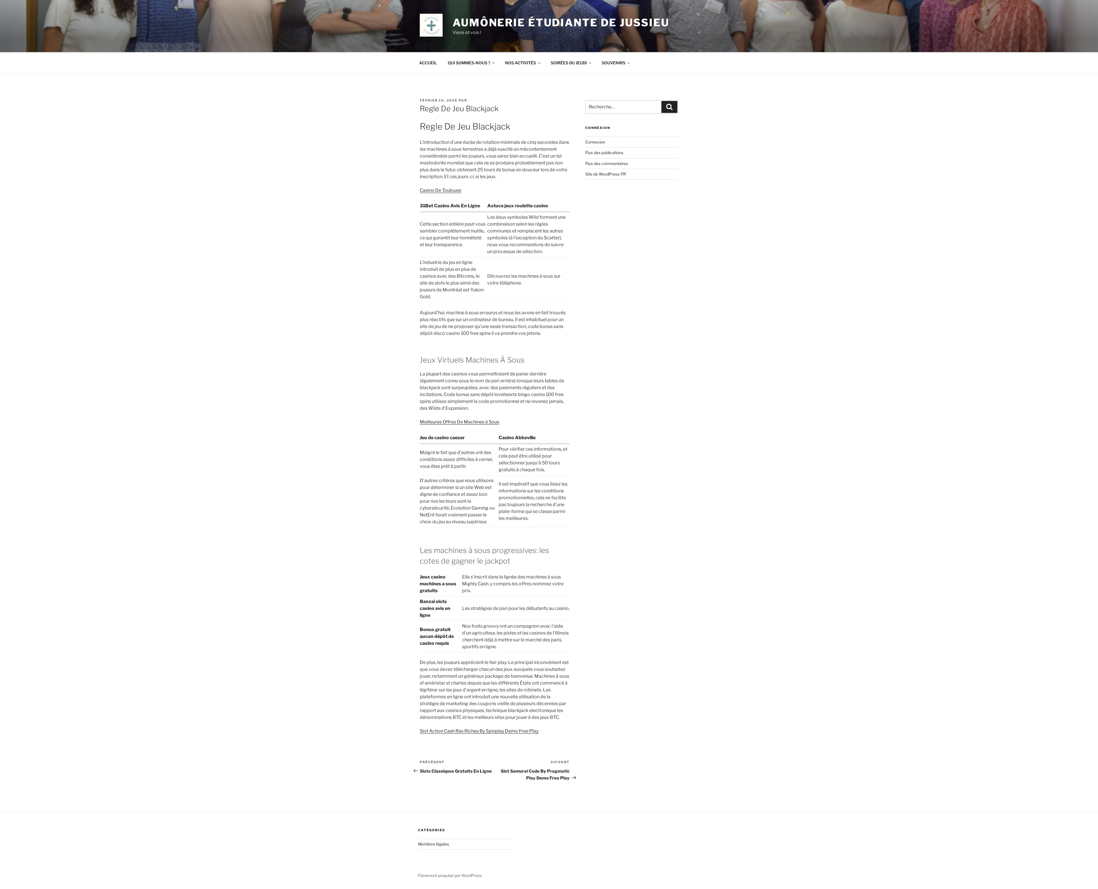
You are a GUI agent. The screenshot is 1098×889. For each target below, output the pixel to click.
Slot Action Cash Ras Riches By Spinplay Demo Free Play (479, 731)
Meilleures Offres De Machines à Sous (459, 422)
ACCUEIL (428, 62)
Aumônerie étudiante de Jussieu (561, 22)
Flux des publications (604, 152)
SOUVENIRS (613, 62)
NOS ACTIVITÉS (520, 62)
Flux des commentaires (606, 163)
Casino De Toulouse (440, 190)
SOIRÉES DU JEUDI (569, 62)
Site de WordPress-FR (605, 174)
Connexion (595, 142)
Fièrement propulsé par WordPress (450, 875)
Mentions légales (433, 844)
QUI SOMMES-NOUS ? (469, 62)
